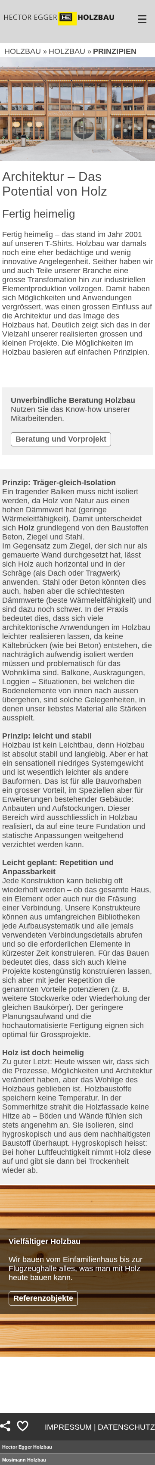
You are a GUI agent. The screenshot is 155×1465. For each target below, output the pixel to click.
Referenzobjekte (43, 1298)
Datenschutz (126, 1427)
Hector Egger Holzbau (27, 1446)
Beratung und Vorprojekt (61, 439)
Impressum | (70, 1427)
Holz (26, 528)
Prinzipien (114, 51)
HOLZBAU (23, 51)
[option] (77, 109)
